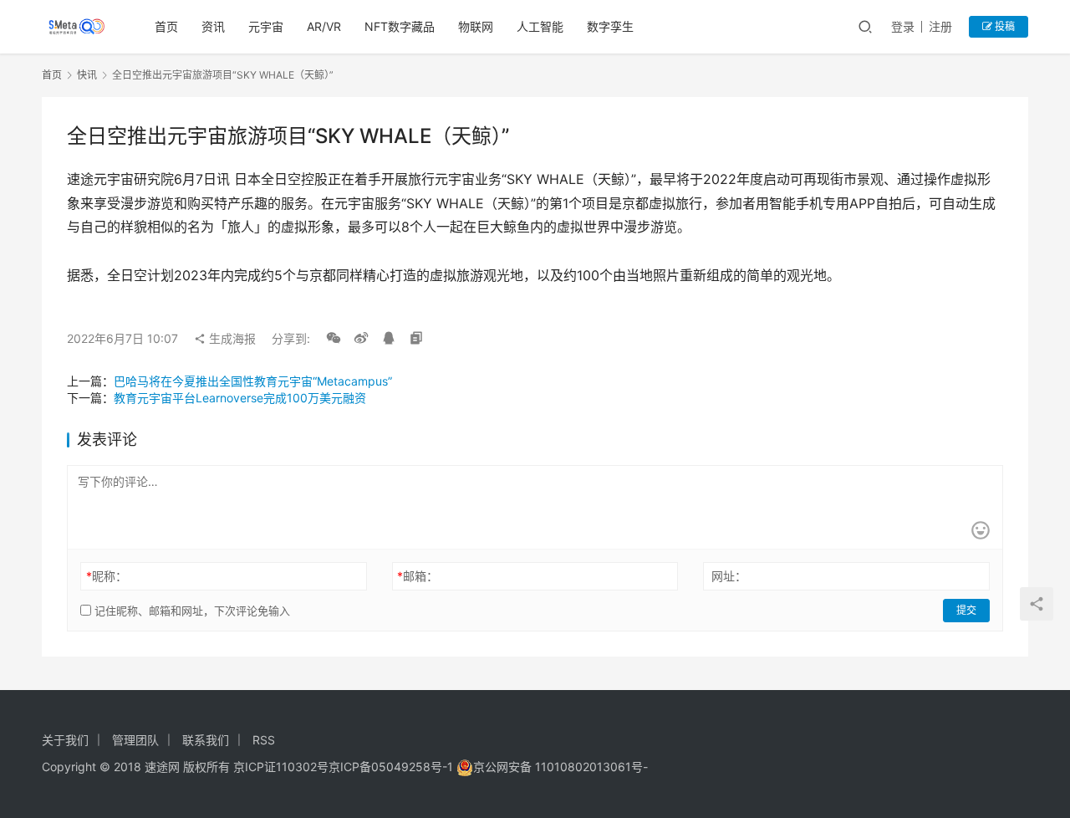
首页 (166, 26)
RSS (263, 740)
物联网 (475, 26)
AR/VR (324, 26)
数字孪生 (610, 26)
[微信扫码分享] (333, 339)
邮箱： (417, 576)
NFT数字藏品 (399, 26)
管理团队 (135, 740)
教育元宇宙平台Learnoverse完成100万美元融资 (240, 398)
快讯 (87, 75)
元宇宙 (265, 26)
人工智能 (540, 26)
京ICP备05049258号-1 (392, 766)
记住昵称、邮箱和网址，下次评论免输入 (190, 610)
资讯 (213, 26)
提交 (966, 610)
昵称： (106, 576)
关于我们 (65, 740)
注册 (940, 26)
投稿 (1003, 26)
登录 (903, 26)
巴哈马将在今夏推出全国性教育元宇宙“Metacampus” (253, 381)
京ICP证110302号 (281, 766)
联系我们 (205, 740)
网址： (728, 576)
